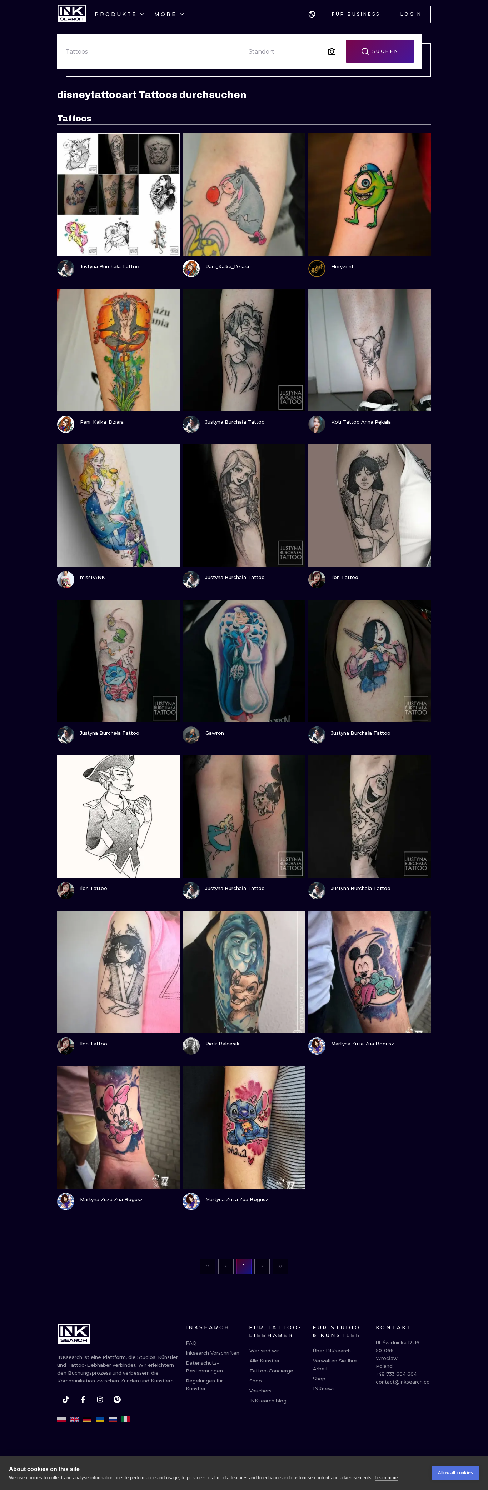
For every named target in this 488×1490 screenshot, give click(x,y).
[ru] (113, 1419)
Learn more (386, 1477)
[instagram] (100, 1399)
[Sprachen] (311, 14)
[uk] (100, 1419)
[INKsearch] (71, 14)
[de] (87, 1419)
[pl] (61, 1419)
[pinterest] (117, 1399)
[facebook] (82, 1399)
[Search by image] (331, 51)
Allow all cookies (455, 1472)
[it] (125, 1419)
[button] (311, 14)
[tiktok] (65, 1399)
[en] (74, 1419)
